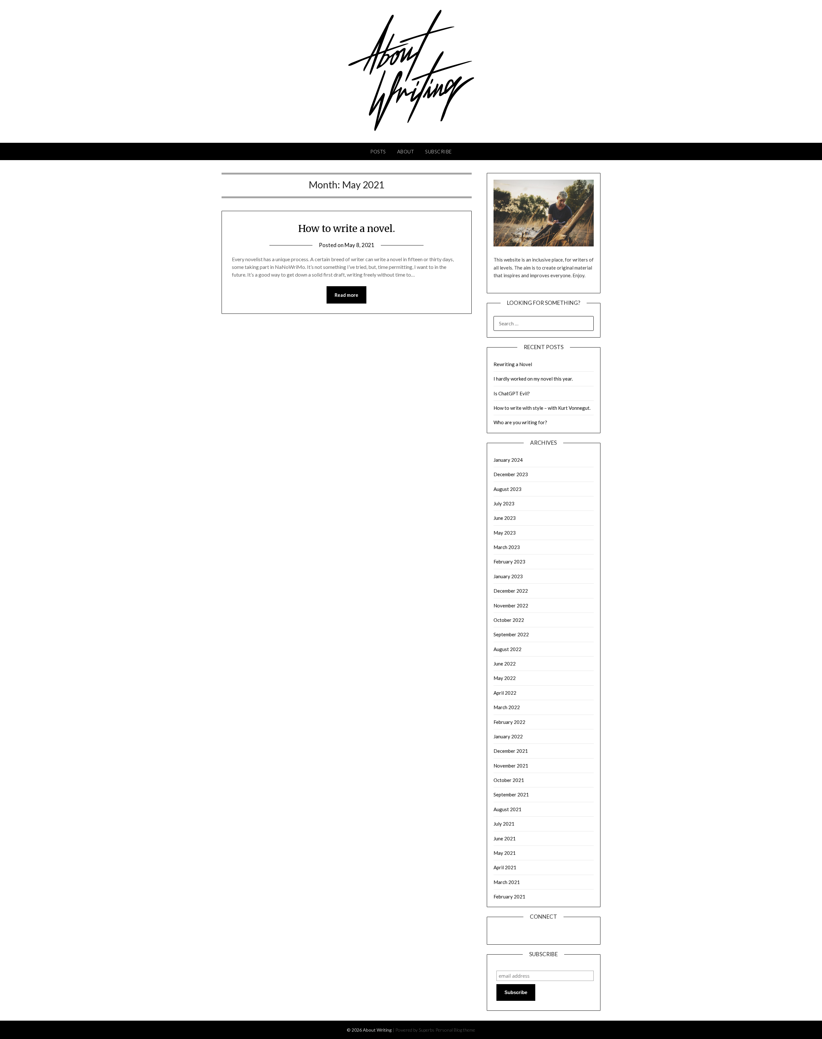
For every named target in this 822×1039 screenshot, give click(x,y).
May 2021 (505, 853)
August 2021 (507, 809)
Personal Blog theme (455, 1030)
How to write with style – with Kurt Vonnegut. (542, 408)
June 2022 (505, 663)
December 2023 (511, 474)
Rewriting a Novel (513, 364)
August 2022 (507, 649)
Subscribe (438, 151)
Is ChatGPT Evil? (512, 393)
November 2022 (511, 605)
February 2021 (509, 896)
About (405, 151)
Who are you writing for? (520, 422)
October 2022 (509, 620)
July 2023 (504, 503)
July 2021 (504, 824)
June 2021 (505, 838)
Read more (346, 295)
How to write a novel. (346, 228)
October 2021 (509, 780)
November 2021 (511, 766)
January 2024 (508, 460)
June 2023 (505, 518)
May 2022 (505, 678)
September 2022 (511, 634)
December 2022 (511, 591)
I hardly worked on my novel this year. (533, 379)
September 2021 (511, 794)
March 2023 (507, 547)
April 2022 (505, 693)
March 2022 (507, 707)
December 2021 (511, 751)
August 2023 (507, 489)
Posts (378, 151)
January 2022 (508, 736)
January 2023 (508, 576)
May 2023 (505, 533)
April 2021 (505, 867)
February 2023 (509, 561)
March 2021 (507, 882)
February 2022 (509, 722)
